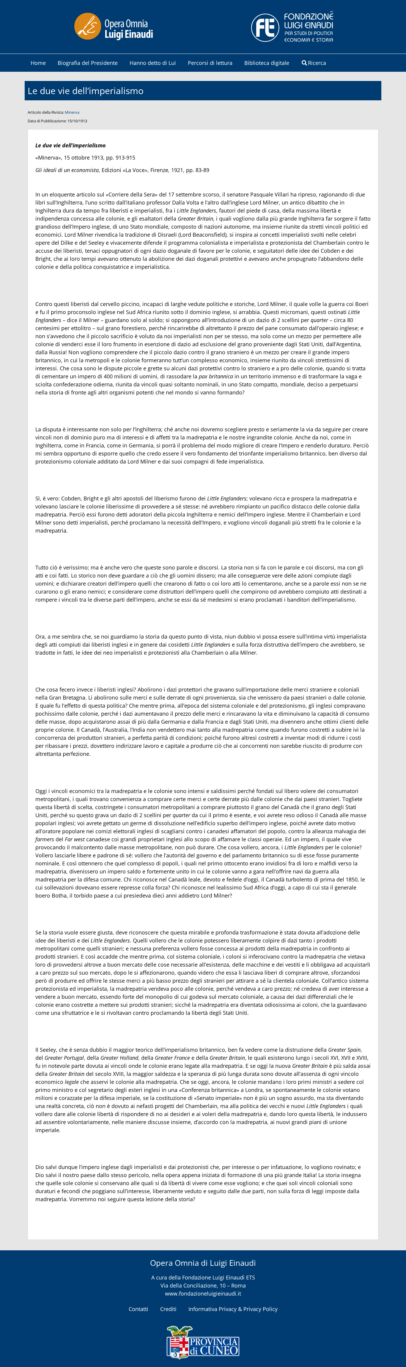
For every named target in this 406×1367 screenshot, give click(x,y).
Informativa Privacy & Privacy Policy (233, 1309)
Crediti (168, 1309)
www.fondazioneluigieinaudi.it (203, 1293)
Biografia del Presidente (88, 62)
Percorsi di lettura (210, 62)
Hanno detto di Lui (153, 62)
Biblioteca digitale (266, 62)
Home (38, 62)
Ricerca (317, 62)
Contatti (138, 1309)
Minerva (72, 112)
